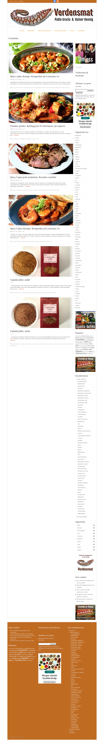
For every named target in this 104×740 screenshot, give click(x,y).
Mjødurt (79, 449)
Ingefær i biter (81, 421)
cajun (12, 87)
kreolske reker (32, 241)
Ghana (77, 189)
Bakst (78, 525)
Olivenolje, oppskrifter (44, 30)
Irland (76, 204)
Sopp (78, 544)
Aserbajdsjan (78, 145)
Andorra (77, 140)
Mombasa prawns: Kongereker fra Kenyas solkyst (22, 640)
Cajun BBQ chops (16, 292)
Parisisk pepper (81, 466)
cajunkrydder (27, 292)
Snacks (79, 541)
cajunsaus (31, 87)
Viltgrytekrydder (81, 513)
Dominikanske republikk (81, 168)
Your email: (78, 86)
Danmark (77, 166)
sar (78, 349)
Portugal (77, 248)
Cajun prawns (15, 87)
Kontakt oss (72, 630)
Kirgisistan (77, 220)
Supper (79, 547)
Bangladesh (78, 147)
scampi (51, 87)
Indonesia (77, 199)
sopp (90, 349)
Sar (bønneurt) (81, 494)
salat (76, 349)
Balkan (88, 336)
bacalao (84, 336)
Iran (76, 201)
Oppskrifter (31, 30)
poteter (92, 347)
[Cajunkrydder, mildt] (41, 261)
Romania (77, 255)
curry (85, 337)
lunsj (86, 345)
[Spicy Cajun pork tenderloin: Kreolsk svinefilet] (41, 158)
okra (36, 138)
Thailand (77, 284)
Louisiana (47, 87)
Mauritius (77, 234)
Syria (76, 277)
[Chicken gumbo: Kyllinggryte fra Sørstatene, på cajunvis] (41, 107)
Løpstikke (80, 440)
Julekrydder (80, 426)
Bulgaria (77, 156)
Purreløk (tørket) (82, 475)
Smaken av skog (82, 499)
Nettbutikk (21, 1)
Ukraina (77, 296)
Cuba (76, 163)
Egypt (76, 173)
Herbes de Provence (83, 419)
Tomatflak (80, 506)
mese (89, 346)
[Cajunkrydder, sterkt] (41, 312)
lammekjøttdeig (81, 345)
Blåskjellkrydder (81, 383)
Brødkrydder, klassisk (83, 395)
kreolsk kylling (21, 138)
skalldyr (54, 87)
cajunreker (15, 241)
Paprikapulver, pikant (83, 464)
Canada (77, 159)
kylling (26, 138)
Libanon (77, 227)
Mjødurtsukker (81, 452)
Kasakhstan (78, 213)
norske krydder (13, 656)
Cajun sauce (21, 87)
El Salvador (78, 175)
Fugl (78, 533)
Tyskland (77, 293)
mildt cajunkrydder (47, 292)
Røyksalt (80, 490)
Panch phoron (81, 459)
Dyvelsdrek (80, 405)
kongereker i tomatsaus (41, 87)
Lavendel (80, 438)
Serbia (77, 262)
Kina (76, 218)
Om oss (15, 1)
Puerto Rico (78, 251)
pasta (84, 347)
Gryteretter (80, 536)
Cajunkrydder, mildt (82, 400)
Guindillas (80, 416)
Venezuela (77, 303)
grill (93, 340)
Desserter (79, 527)
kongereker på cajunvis (26, 241)
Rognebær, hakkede (82, 482)
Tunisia (77, 288)
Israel (76, 208)
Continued (16, 135)
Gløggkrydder (81, 409)
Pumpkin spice (81, 473)
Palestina (77, 244)
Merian (79, 445)
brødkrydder (81, 337)
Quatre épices (81, 478)
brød (76, 338)
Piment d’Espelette (82, 468)
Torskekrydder (81, 508)
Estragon (80, 407)
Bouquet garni (81, 386)
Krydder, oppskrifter (61, 30)
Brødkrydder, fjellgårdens (84, 390)
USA (68, 87)
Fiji (76, 180)
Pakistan (77, 241)
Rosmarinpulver (81, 487)
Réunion (77, 253)
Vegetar (79, 549)
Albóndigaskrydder (82, 381)
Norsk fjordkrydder (82, 456)
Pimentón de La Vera (83, 471)
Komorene (77, 222)
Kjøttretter (17, 180)
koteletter (37, 292)
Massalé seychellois (82, 442)
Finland (77, 182)
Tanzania (77, 281)
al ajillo (76, 336)
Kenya (76, 215)
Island (76, 206)
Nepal (76, 239)
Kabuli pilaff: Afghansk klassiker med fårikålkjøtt (21, 634)
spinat (84, 351)
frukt (86, 340)
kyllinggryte (29, 138)
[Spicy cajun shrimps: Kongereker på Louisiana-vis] (41, 58)
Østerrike (77, 307)
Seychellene (78, 265)
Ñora (79, 454)
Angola (77, 142)
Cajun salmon (22, 292)
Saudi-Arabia (78, 260)
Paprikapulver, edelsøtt (83, 461)
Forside (11, 1)
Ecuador (77, 170)
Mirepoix (80, 447)
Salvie (79, 492)
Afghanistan (78, 135)
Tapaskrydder (81, 504)
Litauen (77, 229)
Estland (77, 178)
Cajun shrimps (26, 87)
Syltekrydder (81, 501)
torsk (94, 351)
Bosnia (77, 152)
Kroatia (77, 225)
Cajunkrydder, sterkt (82, 402)
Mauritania (78, 232)
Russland (77, 258)
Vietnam (77, 305)
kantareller (77, 343)
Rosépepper (81, 485)
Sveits (76, 274)
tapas (90, 351)
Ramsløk (80, 480)
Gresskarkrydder (82, 414)
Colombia (77, 161)
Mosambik (77, 237)
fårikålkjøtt (90, 340)
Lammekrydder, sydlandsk (84, 435)
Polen (76, 246)
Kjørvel (79, 428)
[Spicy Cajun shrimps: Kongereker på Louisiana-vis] (41, 210)
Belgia (76, 149)
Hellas (76, 194)
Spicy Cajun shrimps (63, 87)
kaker (90, 342)
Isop (79, 423)
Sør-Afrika (77, 279)
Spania (77, 270)
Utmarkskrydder (81, 511)
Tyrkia (76, 291)
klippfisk (82, 343)
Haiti (76, 192)
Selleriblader (81, 497)
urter (85, 353)
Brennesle (80, 388)
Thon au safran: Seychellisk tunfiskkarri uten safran (22, 635)
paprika (81, 347)
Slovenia (77, 267)
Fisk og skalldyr (18, 79)
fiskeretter (90, 338)
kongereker (35, 87)
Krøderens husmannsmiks (84, 431)
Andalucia (80, 336)
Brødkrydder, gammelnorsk (84, 393)
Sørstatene (58, 87)
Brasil (76, 154)
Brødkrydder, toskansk (83, 398)
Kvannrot (80, 433)
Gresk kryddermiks (82, 412)
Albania (77, 137)
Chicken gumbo (16, 138)
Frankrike (77, 185)
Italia (76, 211)
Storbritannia (78, 272)
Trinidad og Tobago (80, 286)
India (76, 196)
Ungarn (77, 298)
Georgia (77, 187)
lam (76, 346)
